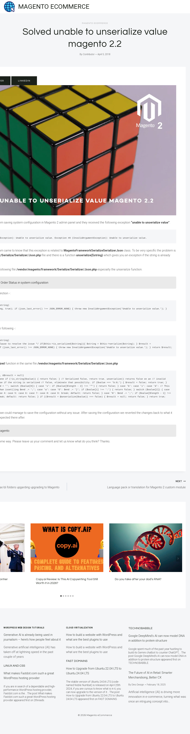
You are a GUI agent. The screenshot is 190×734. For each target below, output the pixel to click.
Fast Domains (76, 661)
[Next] (178, 558)
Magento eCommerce (95, 23)
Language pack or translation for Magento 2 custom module (146, 484)
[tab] (61, 596)
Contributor (89, 54)
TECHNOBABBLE (140, 628)
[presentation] (67, 547)
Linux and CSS (14, 665)
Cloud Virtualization (79, 627)
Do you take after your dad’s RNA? (138, 579)
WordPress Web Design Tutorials (24, 627)
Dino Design (138, 684)
